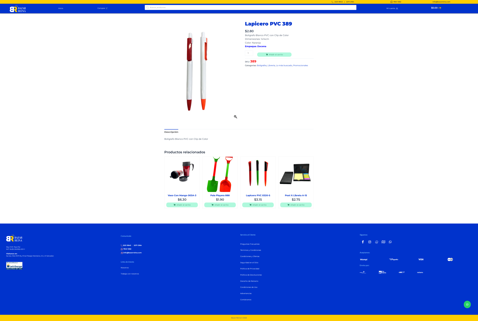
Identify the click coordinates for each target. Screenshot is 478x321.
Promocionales (300, 65)
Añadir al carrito (276, 54)
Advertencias (246, 293)
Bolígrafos (262, 65)
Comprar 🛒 (102, 8)
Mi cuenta (391, 8)
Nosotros (125, 268)
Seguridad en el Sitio (249, 262)
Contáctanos (245, 299)
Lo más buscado (284, 65)
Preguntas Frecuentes (250, 244)
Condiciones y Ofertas (249, 256)
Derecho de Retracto (249, 281)
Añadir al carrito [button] (184, 205)
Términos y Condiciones (250, 250)
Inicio (60, 8)
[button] (108, 8)
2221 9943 (338, 2)
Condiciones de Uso (248, 287)
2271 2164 (350, 2)
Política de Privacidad (249, 269)
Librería (271, 65)
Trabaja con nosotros (130, 274)
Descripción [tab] (171, 132)
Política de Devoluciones (251, 275)
